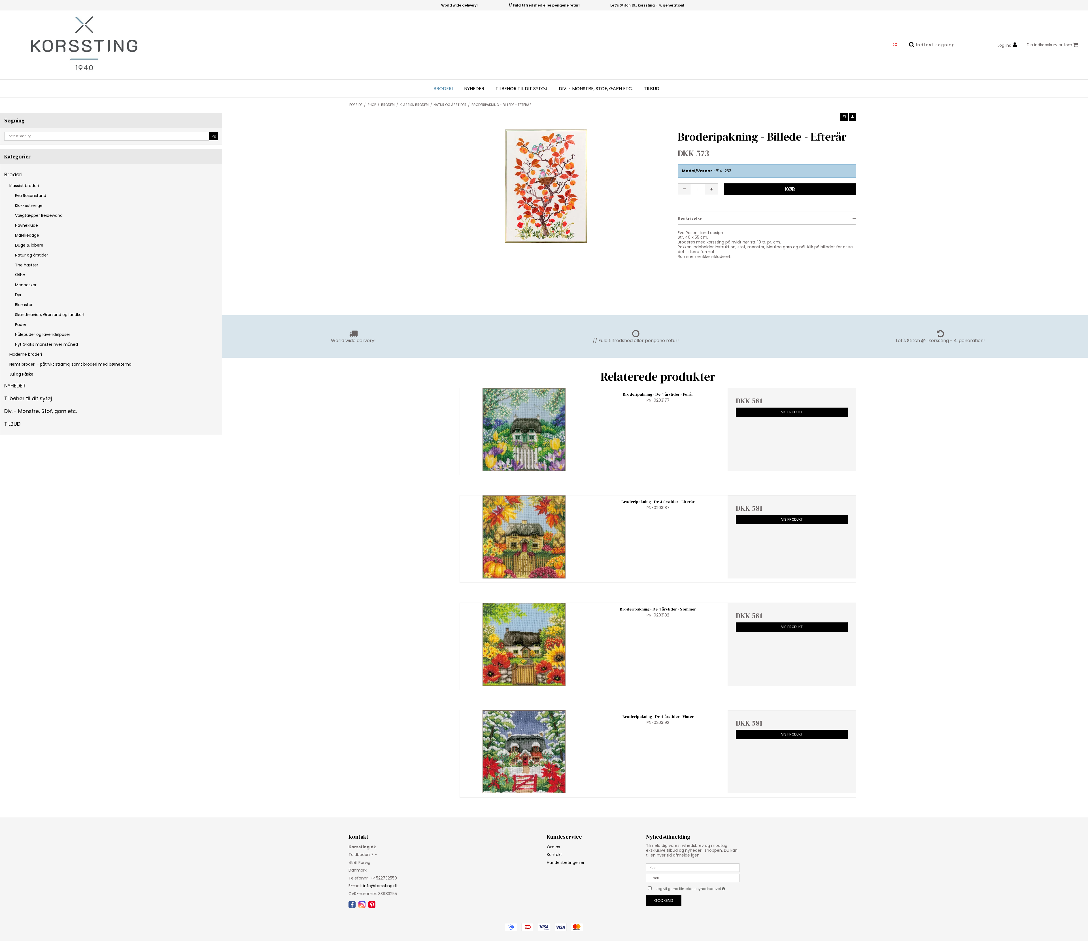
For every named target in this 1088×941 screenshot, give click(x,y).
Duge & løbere (29, 245)
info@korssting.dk (380, 886)
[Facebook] (352, 904)
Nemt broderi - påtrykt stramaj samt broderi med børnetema (70, 364)
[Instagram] (362, 904)
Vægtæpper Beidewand (39, 215)
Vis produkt (792, 412)
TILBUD (651, 89)
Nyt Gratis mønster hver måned (46, 344)
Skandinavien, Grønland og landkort (50, 314)
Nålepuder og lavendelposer (42, 334)
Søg (213, 136)
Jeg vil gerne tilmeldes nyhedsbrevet (698, 887)
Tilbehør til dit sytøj (521, 89)
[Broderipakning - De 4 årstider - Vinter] (524, 751)
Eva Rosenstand (30, 195)
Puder (20, 324)
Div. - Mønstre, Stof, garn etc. (596, 89)
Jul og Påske (21, 374)
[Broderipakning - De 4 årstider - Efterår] (524, 536)
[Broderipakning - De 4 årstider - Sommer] (524, 644)
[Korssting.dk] (76, 44)
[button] (844, 117)
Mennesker (26, 285)
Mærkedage (27, 235)
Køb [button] (790, 189)
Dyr (18, 295)
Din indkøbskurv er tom (1049, 45)
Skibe (20, 275)
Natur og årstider (31, 255)
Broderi (443, 89)
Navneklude (26, 225)
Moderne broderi (25, 354)
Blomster (24, 305)
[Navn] (693, 867)
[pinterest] (371, 904)
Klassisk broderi (24, 185)
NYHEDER (474, 89)
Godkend (663, 900)
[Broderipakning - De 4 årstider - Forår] (524, 429)
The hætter (26, 265)
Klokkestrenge (28, 205)
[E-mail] (693, 878)
